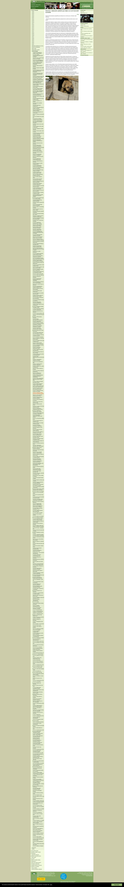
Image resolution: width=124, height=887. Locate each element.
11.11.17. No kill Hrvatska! (37, 609)
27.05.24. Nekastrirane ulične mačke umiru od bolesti (38, 188)
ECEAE (52, 875)
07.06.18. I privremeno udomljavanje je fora (37, 555)
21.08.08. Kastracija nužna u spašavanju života (38, 757)
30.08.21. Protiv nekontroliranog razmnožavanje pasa (38, 357)
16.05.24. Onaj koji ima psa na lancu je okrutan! (38, 190)
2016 (33, 24)
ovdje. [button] (51, 884)
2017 (33, 23)
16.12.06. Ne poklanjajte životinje (37, 791)
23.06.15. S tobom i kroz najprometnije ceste (37, 658)
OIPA (38, 876)
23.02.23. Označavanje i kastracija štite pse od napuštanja (37, 279)
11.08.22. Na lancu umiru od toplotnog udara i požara (38, 296)
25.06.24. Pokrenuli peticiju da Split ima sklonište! (38, 182)
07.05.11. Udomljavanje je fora (38, 715)
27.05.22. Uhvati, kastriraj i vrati (38, 313)
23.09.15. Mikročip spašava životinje (38, 651)
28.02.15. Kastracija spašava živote (38, 663)
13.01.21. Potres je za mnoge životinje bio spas (38, 423)
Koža (60, 1)
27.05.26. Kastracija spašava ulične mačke (38, 87)
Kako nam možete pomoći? (36, 862)
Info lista (88, 1)
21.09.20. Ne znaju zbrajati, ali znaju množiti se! (38, 441)
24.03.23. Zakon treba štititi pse (38, 275)
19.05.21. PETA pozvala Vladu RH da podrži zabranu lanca (38, 386)
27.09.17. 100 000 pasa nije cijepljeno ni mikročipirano (38, 612)
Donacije (91, 1)
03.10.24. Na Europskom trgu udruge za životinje (38, 170)
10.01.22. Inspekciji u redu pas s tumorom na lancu (38, 335)
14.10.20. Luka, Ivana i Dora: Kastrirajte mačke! (38, 437)
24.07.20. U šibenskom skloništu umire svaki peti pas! (38, 446)
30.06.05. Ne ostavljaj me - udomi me (37, 811)
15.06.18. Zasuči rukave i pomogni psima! (37, 548)
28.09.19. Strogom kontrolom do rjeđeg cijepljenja (38, 482)
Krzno (58, 1)
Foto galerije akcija (35, 850)
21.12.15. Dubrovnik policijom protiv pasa (38, 645)
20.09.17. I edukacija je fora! (38, 613)
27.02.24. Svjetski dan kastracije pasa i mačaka (37, 223)
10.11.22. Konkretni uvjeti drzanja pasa (37, 291)
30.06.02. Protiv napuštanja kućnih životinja (38, 840)
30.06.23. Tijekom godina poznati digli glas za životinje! (38, 261)
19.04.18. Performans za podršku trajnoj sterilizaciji (37, 578)
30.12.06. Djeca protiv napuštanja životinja (37, 789)
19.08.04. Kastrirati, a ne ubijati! (38, 820)
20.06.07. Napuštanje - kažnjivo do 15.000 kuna (38, 784)
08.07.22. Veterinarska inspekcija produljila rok (37, 302)
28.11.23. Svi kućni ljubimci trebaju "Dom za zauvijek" (37, 237)
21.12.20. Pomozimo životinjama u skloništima (37, 425)
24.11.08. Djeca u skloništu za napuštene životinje (38, 755)
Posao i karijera (34, 867)
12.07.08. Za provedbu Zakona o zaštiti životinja (38, 761)
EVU (43, 875)
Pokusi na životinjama (36, 47)
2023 (33, 15)
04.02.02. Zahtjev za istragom (38, 845)
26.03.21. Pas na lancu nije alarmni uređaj (37, 402)
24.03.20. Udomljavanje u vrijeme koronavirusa (37, 461)
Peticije (80, 1)
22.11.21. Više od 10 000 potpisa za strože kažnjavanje (38, 343)
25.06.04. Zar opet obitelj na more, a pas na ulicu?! (38, 829)
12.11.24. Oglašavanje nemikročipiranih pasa (37, 159)
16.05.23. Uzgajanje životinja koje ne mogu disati (38, 270)
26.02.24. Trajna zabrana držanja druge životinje (37, 225)
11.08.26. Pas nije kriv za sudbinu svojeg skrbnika (37, 53)
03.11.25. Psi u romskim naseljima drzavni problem (37, 119)
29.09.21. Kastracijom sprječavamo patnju (37, 348)
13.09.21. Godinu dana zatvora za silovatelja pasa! (38, 354)
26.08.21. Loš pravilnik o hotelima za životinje (37, 360)
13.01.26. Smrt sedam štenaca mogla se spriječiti (38, 108)
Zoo (66, 1)
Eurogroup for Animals (47, 875)
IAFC (54, 875)
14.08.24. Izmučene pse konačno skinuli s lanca (37, 173)
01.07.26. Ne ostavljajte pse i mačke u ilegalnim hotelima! (38, 61)
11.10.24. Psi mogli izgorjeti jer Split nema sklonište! (38, 168)
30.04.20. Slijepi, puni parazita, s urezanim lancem (38, 457)
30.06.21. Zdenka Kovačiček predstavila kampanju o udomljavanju (38, 376)
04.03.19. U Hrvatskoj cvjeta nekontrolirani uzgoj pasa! (38, 500)
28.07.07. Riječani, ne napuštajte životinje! (37, 782)
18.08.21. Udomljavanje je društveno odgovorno (37, 364)
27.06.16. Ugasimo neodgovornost (36, 631)
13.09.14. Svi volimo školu (37, 667)
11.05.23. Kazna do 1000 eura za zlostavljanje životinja (38, 272)
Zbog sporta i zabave (36, 49)
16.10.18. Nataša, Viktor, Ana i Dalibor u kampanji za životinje (38, 526)
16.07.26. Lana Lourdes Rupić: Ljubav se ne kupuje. (38, 58)
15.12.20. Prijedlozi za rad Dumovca (37, 428)
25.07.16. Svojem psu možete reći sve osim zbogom (38, 629)
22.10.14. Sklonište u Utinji (37, 666)
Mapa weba (83, 7)
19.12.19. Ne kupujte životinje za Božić (38, 478)
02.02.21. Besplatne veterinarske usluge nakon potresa (37, 416)
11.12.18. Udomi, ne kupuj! (37, 512)
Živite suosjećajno (35, 6)
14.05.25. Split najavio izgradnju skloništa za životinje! (38, 138)
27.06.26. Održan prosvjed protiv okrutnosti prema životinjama (37, 63)
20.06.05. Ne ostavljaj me (37, 812)
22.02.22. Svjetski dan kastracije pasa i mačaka (37, 328)
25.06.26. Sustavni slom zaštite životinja (38, 68)
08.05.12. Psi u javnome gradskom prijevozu (37, 699)
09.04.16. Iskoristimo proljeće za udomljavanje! (38, 636)
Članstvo (86, 1)
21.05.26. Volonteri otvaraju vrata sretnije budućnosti (38, 89)
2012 (33, 30)
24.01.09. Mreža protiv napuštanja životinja (37, 751)
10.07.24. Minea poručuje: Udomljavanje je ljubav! (37, 179)
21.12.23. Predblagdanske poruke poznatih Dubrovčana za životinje (38, 232)
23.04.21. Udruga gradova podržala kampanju (37, 398)
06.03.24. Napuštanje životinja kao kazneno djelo (38, 218)
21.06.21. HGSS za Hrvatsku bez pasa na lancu (38, 382)
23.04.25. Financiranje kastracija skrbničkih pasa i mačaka (37, 140)
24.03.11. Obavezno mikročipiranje (36, 717)
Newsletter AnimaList (35, 854)
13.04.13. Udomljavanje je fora (38, 680)
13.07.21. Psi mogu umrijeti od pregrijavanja (38, 371)
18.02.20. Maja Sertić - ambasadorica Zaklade (37, 469)
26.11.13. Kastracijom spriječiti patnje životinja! (38, 674)
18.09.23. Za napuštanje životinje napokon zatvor (37, 246)
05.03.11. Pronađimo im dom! (38, 719)
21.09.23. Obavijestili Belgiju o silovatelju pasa (38, 244)
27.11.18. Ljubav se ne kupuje (38, 516)
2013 (33, 28)
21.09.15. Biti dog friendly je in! (38, 652)
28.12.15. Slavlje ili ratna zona (38, 641)
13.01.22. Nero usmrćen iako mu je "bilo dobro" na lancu (38, 333)
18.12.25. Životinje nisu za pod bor (38, 117)
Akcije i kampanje (35, 10)
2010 (33, 32)
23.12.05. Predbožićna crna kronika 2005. (38, 803)
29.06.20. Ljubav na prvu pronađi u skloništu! (37, 448)
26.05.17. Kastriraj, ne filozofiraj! (37, 620)
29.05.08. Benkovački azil (37, 766)
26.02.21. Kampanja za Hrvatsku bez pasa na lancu (38, 409)
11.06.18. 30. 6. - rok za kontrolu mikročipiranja (38, 553)
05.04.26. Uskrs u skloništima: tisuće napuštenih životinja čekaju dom (38, 91)
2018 (33, 22)
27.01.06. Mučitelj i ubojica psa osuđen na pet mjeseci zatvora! (38, 801)
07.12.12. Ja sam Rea (37, 681)
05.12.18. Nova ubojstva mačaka (37, 514)
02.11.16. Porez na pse (37, 625)
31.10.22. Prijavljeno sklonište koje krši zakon (38, 293)
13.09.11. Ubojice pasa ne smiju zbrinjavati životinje (37, 706)
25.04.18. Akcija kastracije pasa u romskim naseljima (38, 575)
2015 (33, 26)
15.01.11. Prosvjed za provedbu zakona (38, 726)
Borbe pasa (82, 11)
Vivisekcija (55, 1)
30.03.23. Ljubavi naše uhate (38, 273)
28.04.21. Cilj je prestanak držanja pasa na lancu (37, 395)
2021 (33, 18)
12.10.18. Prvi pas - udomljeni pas (38, 528)
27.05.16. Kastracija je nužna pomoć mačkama (38, 634)
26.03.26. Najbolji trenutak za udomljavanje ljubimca (38, 94)
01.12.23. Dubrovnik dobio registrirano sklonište (37, 235)
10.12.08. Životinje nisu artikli (38, 752)
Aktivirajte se (34, 861)
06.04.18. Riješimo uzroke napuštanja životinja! (37, 587)
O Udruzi (33, 858)
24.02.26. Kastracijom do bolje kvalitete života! (38, 99)
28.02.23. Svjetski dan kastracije (37, 277)
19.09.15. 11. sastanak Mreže (38, 654)
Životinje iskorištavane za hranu (37, 45)
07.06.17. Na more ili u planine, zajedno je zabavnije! (38, 617)
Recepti (77, 1)
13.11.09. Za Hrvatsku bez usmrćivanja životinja (37, 743)
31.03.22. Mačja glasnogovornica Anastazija (38, 319)
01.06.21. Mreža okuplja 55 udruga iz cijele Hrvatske (37, 384)
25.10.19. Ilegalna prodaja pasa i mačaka (38, 480)
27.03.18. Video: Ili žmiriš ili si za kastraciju (38, 589)
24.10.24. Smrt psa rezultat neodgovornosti (37, 164)
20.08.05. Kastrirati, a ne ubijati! (38, 808)
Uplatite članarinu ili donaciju (37, 865)
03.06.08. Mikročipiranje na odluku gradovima (37, 765)
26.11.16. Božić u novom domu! (38, 623)
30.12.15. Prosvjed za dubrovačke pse (37, 639)
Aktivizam (34, 8)
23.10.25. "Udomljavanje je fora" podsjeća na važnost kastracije (37, 121)
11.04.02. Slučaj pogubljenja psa (38, 842)
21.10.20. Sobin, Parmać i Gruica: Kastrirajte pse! (37, 434)
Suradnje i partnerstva (35, 863)
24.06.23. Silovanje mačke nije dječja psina (38, 263)
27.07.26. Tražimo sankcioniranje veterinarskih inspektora (38, 55)
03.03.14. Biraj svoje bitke (37, 672)
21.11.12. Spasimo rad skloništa (37, 683)
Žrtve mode (34, 48)
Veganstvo (52, 1)
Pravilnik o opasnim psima (85, 26)
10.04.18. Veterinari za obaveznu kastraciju (37, 584)
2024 (33, 14)
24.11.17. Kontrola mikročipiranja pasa (36, 606)
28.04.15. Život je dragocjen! (38, 661)
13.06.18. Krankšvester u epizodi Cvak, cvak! (37, 551)
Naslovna (34, 3)
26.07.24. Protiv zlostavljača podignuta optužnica (38, 175)
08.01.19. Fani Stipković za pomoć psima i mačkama (37, 506)
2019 (33, 20)
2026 (33, 11)
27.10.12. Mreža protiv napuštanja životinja (37, 688)
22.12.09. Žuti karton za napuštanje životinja (37, 741)
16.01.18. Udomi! (36, 601)
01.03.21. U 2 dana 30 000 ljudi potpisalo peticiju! (38, 407)
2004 (33, 40)
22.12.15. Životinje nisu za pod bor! (38, 643)
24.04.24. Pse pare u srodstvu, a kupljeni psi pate (38, 193)
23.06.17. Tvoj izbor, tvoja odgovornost (37, 615)
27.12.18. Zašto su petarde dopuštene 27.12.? (37, 509)
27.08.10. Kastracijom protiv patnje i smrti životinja (38, 734)
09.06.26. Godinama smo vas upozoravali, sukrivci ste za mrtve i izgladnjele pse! (38, 81)
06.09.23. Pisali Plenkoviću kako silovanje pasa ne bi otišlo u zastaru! (38, 249)
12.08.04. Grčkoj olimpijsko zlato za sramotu (37, 822)
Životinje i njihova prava (36, 4)
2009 (33, 34)
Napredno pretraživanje (88, 7)
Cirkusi (65, 1)
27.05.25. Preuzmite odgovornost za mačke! (37, 136)
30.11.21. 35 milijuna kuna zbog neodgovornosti (38, 341)
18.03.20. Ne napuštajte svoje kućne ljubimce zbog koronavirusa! (38, 464)
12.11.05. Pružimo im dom (37, 805)
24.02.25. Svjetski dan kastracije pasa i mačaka (37, 150)
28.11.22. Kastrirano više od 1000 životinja (38, 289)
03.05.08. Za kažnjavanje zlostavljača (37, 768)
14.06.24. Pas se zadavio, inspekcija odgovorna (37, 184)
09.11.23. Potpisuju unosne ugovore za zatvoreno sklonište (38, 239)
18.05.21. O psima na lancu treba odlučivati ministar (38, 389)
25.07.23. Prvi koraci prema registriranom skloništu (38, 256)
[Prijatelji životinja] (38, 2)
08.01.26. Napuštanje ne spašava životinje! (37, 110)
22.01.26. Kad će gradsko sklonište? (37, 103)
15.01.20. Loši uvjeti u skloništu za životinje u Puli (38, 474)
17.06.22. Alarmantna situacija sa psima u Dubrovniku (38, 309)
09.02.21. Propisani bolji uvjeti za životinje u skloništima (38, 413)
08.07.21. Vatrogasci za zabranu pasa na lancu (37, 373)
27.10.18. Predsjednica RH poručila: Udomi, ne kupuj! (37, 519)
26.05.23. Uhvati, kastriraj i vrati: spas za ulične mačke (38, 267)
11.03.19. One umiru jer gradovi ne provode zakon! (38, 497)
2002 (33, 43)
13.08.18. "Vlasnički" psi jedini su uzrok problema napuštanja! (38, 535)
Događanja (33, 853)
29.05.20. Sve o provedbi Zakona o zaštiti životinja (37, 452)
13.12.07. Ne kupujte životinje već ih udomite (38, 771)
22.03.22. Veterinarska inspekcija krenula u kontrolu (38, 322)
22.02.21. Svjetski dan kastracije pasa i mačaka (37, 411)
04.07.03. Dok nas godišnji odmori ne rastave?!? (37, 831)
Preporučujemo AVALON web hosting (87, 8)
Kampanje (82, 1)
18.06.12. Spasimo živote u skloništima (37, 695)
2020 (33, 19)
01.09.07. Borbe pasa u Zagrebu (86, 47)
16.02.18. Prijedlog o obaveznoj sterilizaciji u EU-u (38, 598)
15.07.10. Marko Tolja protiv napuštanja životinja (38, 736)
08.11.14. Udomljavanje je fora (38, 664)
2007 (33, 36)
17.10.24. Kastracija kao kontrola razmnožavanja (37, 166)
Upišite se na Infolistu (35, 866)
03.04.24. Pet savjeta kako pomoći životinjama (37, 205)
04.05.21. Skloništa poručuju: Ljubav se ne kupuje (38, 391)
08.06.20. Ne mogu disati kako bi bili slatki (38, 450)
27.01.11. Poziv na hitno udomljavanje (37, 724)
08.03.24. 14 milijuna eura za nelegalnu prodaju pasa (38, 216)
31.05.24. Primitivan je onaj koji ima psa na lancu (38, 186)
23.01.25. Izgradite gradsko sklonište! (37, 152)
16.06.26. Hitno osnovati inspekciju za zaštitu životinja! (38, 79)
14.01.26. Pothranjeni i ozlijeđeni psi (37, 106)
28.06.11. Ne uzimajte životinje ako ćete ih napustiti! (38, 710)
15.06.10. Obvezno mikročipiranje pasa (36, 738)
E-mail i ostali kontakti (89, 875)
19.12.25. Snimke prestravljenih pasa (38, 115)
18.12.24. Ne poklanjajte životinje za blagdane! (37, 155)
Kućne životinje (73, 1)
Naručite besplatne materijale (37, 869)
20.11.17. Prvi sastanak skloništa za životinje (37, 608)
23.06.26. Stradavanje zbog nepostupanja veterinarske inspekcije (38, 74)
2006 (33, 38)
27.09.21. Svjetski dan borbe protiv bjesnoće (38, 350)
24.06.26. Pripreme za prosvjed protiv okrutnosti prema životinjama (38, 71)
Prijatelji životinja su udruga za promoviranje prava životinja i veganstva (87, 4)
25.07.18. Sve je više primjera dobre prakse (38, 539)
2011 (33, 31)
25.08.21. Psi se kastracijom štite (38, 362)
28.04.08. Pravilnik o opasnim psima (86, 46)
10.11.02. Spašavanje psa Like (38, 837)
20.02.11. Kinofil (36, 720)
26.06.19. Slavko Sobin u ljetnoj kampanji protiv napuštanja (38, 489)
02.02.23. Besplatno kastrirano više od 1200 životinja (38, 282)
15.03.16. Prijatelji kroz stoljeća (38, 637)
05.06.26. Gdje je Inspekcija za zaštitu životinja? (38, 84)
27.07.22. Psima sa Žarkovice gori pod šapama (38, 298)
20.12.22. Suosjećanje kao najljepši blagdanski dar (37, 287)
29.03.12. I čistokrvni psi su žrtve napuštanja (37, 701)
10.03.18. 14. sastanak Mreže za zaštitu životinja (38, 593)
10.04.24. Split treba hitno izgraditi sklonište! (37, 200)
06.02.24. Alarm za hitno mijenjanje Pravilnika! (37, 227)
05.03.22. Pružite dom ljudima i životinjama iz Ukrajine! (38, 324)
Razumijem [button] (116, 884)
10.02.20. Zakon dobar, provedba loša (37, 471)
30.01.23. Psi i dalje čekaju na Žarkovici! (38, 284)
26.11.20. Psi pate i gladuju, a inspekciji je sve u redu (38, 432)
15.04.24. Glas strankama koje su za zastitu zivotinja (38, 198)
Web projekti (34, 857)
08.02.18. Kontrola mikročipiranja (36, 600)
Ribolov (70, 1)
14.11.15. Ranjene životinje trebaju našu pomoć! (37, 649)
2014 (33, 27)
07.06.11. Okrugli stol (36, 714)
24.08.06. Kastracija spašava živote (38, 793)
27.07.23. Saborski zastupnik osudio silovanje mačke (38, 254)
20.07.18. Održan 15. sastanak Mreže (38, 542)
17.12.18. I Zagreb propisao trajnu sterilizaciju (38, 511)
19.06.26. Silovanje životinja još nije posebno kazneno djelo (38, 77)
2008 (33, 35)
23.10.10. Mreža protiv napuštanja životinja (37, 732)
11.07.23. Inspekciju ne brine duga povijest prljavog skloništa (38, 258)
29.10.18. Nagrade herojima (38, 517)
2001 (33, 44)
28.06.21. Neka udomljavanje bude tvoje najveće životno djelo (38, 379)
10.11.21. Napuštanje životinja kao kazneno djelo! (38, 345)
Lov (67, 1)
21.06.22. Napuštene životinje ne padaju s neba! (38, 307)
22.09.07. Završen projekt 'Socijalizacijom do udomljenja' (38, 773)
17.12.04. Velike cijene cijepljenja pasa (37, 816)
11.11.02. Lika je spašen (37, 836)
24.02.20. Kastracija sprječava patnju (38, 467)
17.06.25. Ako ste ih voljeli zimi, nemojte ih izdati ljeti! (38, 133)
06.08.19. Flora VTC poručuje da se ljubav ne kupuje (38, 485)
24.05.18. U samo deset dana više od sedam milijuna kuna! (38, 564)
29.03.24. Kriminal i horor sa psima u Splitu (38, 209)
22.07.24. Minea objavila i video (37, 177)
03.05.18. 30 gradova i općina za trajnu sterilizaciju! (38, 573)
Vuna (62, 1)
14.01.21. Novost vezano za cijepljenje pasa (38, 421)
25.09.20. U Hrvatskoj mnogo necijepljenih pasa (38, 439)
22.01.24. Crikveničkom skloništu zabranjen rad (37, 230)
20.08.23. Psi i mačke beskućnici (36, 252)
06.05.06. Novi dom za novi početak (37, 799)
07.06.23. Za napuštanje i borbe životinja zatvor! (38, 265)
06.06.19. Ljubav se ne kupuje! (38, 491)
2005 (33, 39)
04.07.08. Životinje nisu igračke (38, 763)
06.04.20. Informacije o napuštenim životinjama (37, 459)
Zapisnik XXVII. (83, 24)
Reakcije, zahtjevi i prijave (36, 852)
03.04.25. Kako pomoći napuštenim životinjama (37, 146)
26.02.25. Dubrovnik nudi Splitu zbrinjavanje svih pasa (38, 148)
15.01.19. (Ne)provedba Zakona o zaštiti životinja (37, 504)
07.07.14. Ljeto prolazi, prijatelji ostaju (38, 669)
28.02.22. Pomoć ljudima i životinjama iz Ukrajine (37, 326)
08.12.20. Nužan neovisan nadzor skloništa (37, 430)
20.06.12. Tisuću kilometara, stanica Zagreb (38, 692)
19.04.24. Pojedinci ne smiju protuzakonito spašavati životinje (38, 195)
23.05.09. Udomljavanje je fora (38, 749)
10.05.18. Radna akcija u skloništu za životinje (37, 569)
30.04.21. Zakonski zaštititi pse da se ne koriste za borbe (38, 393)
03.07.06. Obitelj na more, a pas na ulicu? (38, 797)
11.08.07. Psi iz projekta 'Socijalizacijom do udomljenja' (38, 780)
